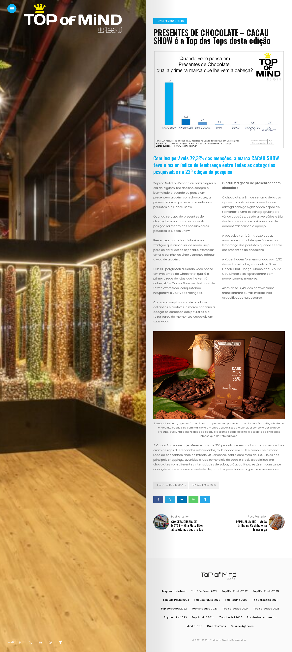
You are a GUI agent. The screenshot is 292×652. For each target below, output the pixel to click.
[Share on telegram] (205, 499)
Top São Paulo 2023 (204, 485)
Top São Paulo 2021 (204, 591)
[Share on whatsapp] (193, 499)
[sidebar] (281, 8)
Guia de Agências (242, 626)
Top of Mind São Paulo (170, 21)
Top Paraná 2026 (236, 600)
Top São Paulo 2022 (234, 591)
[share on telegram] (60, 642)
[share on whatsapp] (50, 642)
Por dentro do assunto (261, 617)
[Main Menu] (12, 8)
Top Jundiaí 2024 (203, 617)
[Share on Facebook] (158, 499)
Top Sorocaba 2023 (204, 608)
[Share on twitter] (170, 499)
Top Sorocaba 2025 (266, 608)
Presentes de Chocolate (171, 485)
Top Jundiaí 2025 (230, 617)
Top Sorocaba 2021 (264, 600)
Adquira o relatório (173, 591)
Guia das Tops (216, 626)
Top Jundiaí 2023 (175, 617)
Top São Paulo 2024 (176, 600)
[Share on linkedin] (182, 499)
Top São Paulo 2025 (207, 600)
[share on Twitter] (30, 642)
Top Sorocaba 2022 (174, 608)
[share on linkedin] (40, 642)
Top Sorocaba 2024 (235, 608)
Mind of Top (194, 626)
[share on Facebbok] (20, 642)
